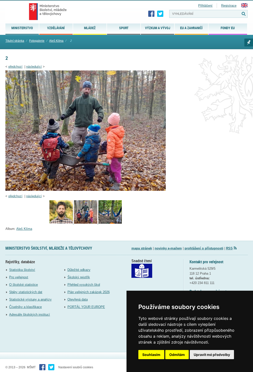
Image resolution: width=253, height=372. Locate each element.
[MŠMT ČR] (47, 11)
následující (34, 66)
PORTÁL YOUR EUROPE (86, 307)
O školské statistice (23, 284)
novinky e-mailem (168, 248)
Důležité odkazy (78, 270)
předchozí (15, 66)
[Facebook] (151, 14)
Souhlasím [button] (151, 354)
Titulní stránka (14, 41)
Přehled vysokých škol (83, 284)
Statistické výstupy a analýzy (30, 299)
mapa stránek (141, 248)
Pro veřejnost (18, 277)
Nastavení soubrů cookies (75, 367)
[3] (61, 222)
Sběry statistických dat (25, 292)
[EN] (244, 6)
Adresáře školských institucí (29, 314)
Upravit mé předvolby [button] (212, 354)
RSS (229, 248)
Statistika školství (22, 270)
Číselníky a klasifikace (25, 307)
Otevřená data (77, 299)
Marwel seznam (248, 42)
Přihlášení (205, 5)
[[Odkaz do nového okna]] (141, 277)
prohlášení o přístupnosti (204, 248)
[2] (85, 190)
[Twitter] (160, 14)
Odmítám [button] (177, 354)
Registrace (228, 5)
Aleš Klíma (56, 41)
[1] (110, 222)
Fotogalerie (36, 41)
